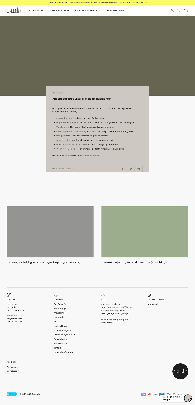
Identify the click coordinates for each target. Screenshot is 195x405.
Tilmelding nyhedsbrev (64, 334)
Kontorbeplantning (113, 10)
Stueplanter (36, 10)
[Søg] (178, 10)
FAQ (55, 321)
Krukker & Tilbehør (86, 10)
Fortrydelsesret (61, 339)
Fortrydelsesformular (63, 352)
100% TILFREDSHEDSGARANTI (81, 2)
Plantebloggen (60, 308)
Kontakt (57, 348)
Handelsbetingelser (62, 330)
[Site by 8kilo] (42, 394)
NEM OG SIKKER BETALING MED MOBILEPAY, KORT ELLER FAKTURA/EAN (120, 2)
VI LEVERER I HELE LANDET (57, 2)
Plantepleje (59, 317)
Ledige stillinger (61, 326)
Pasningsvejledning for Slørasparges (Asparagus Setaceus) (45, 262)
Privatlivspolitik (60, 343)
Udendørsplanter (59, 10)
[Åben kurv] (186, 10)
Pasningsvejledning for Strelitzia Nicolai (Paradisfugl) (135, 262)
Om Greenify (60, 304)
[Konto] (172, 10)
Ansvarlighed (60, 313)
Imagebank (153, 304)
